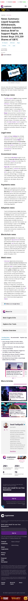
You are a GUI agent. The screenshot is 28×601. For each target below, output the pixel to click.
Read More (13, 451)
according (12, 161)
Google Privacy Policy (11, 503)
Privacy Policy (3, 553)
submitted (6, 138)
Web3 (11, 266)
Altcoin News (9, 15)
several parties (7, 148)
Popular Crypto (3, 583)
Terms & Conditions (4, 542)
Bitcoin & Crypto (12, 583)
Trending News (5, 337)
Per (11, 191)
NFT (5, 172)
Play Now (25, 598)
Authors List (21, 460)
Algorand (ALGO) (16, 239)
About (20, 582)
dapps (5, 298)
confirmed (16, 168)
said (19, 111)
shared (11, 145)
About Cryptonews (4, 548)
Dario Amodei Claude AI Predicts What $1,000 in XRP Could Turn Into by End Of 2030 (12, 343)
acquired (11, 98)
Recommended (15, 337)
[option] (14, 369)
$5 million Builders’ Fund (13, 122)
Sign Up (14, 498)
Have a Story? (15, 541)
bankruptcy (6, 103)
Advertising (14, 545)
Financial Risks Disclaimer (4, 560)
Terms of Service (21, 503)
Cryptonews (3, 15)
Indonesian (7, 261)
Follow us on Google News (13, 304)
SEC (20, 143)
